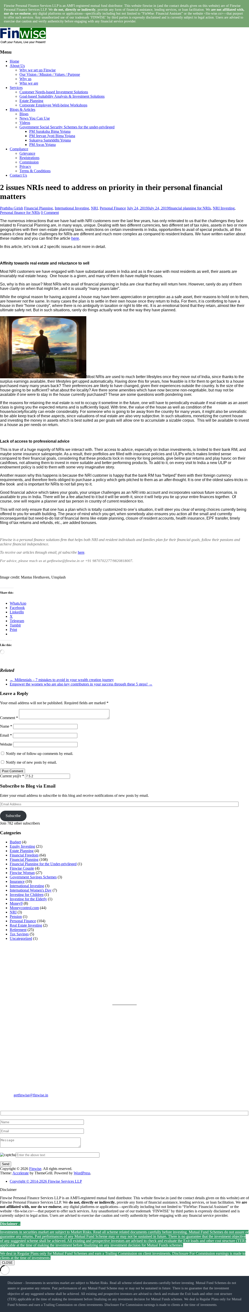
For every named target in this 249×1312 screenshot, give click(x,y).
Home (14, 61)
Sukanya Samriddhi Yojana (50, 140)
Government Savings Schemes (33, 877)
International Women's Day (31, 890)
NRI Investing (224, 208)
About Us (17, 66)
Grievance (27, 153)
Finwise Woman (22, 873)
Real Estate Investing (26, 925)
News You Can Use (34, 118)
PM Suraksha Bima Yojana (50, 131)
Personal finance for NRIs (20, 212)
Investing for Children (27, 895)
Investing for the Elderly (28, 899)
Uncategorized (21, 938)
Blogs (23, 114)
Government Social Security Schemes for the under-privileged (67, 127)
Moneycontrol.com (24, 908)
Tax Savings (19, 934)
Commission (29, 162)
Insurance (17, 881)
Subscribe (13, 816)
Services (16, 88)
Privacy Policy (135, 967)
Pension (16, 916)
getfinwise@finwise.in (31, 1095)
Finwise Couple (22, 868)
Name (6, 726)
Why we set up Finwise (37, 70)
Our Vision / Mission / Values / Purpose (49, 74)
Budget (15, 842)
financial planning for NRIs (190, 208)
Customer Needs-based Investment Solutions (53, 92)
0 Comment (50, 212)
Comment (9, 718)
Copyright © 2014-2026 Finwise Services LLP (46, 1181)
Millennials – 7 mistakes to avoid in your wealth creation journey (62, 680)
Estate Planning (31, 101)
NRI (94, 208)
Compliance (19, 149)
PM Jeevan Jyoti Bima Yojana (52, 136)
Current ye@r (12, 776)
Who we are (28, 83)
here (75, 238)
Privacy (25, 166)
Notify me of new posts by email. (31, 762)
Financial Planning (38, 208)
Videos (24, 123)
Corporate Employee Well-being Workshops (53, 105)
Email (6, 735)
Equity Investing (22, 846)
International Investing (72, 208)
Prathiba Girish (11, 208)
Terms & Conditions (35, 171)
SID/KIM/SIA (135, 991)
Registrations (29, 158)
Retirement (18, 930)
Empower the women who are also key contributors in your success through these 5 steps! (81, 684)
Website (6, 744)
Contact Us (18, 175)
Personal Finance (113, 208)
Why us (25, 79)
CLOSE (7, 1262)
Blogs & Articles (22, 109)
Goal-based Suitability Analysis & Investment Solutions (62, 96)
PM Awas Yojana (42, 145)
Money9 (16, 903)
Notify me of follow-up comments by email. (39, 753)
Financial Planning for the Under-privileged (43, 864)
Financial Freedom (24, 855)
